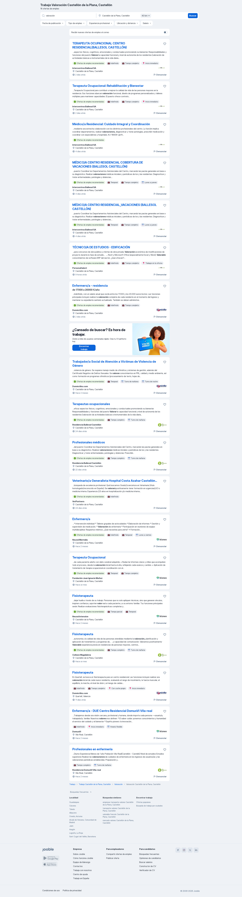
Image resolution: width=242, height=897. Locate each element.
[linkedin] (196, 850)
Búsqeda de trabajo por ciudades (149, 806)
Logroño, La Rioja (76, 833)
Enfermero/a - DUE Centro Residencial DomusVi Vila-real (112, 711)
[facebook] (177, 850)
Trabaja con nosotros (82, 870)
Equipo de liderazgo (81, 862)
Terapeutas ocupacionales (91, 404)
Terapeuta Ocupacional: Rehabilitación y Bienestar (108, 86)
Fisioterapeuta (82, 596)
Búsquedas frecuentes (79, 792)
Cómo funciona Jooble (83, 858)
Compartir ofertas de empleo (119, 854)
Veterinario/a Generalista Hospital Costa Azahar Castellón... (114, 481)
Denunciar (161, 74)
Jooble (197, 891)
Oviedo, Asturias (75, 816)
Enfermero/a (81, 519)
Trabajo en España (81, 878)
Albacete (73, 813)
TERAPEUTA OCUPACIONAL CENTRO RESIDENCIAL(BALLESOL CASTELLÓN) (99, 45)
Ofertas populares (143, 802)
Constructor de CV (147, 866)
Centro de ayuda (80, 874)
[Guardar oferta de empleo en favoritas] (164, 43)
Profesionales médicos (88, 442)
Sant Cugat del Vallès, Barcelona (82, 836)
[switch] (166, 32)
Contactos (78, 866)
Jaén (71, 826)
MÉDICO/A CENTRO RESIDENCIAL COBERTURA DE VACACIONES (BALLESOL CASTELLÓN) (107, 164)
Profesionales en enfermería (92, 749)
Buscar (192, 15)
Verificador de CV (147, 870)
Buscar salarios (145, 862)
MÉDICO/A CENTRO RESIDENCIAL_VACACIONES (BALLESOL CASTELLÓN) (114, 207)
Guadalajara (74, 802)
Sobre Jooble (79, 854)
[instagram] (184, 850)
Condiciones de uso (51, 890)
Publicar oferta (112, 858)
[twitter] (190, 850)
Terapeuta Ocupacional (88, 557)
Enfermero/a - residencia (90, 285)
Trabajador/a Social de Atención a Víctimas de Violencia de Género (114, 363)
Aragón (72, 829)
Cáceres (72, 806)
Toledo (72, 809)
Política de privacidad (72, 890)
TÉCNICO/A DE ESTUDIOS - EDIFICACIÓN (101, 247)
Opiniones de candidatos (150, 858)
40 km (144, 15)
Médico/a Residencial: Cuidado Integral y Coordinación (111, 124)
